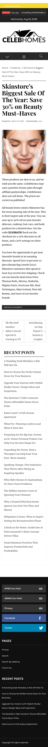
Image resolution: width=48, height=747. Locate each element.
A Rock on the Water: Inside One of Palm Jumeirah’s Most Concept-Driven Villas (23, 531)
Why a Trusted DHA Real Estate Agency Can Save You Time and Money (21, 505)
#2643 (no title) (13, 598)
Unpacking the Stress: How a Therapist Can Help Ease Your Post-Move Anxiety (20, 454)
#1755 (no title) (12, 588)
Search (5, 656)
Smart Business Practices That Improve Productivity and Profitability (21, 546)
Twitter (8, 627)
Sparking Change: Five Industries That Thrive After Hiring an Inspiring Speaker (22, 469)
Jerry (40, 121)
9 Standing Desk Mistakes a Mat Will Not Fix (22, 687)
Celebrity (17, 307)
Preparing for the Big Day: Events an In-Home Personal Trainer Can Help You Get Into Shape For (23, 438)
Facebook (9, 618)
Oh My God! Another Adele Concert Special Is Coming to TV (13, 331)
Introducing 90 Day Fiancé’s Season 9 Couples (35, 331)
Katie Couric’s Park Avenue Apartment (19, 724)
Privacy (8, 608)
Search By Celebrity (11, 662)
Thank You (7, 668)
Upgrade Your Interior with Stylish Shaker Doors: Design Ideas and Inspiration (23, 387)
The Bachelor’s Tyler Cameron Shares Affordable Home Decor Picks (21, 402)
